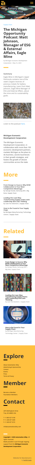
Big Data (8, 269)
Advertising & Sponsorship (12, 367)
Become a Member (10, 392)
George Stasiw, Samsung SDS (15, 191)
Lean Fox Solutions (12, 203)
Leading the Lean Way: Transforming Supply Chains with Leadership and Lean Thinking (17, 200)
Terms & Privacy (9, 376)
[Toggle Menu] (31, 3)
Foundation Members (11, 395)
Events (6, 372)
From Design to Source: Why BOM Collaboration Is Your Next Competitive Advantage (17, 187)
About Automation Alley (11, 365)
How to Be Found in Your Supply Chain (16, 209)
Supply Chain (8, 25)
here (23, 124)
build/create (28, 460)
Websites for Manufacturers (22, 458)
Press (5, 374)
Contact (6, 369)
